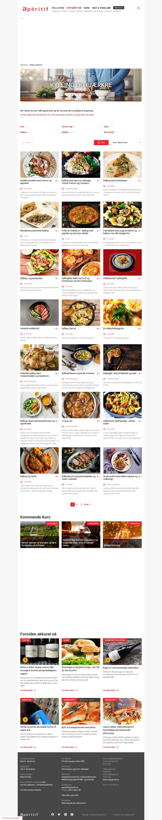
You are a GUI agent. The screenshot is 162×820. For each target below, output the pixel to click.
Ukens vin (65, 11)
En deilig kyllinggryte (113, 328)
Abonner (119, 8)
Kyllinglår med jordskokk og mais (119, 373)
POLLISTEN (58, 8)
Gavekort (79, 11)
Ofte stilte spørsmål (70, 795)
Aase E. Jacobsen (27, 761)
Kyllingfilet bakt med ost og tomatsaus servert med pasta (77, 279)
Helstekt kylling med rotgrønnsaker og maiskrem (34, 374)
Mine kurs (108, 11)
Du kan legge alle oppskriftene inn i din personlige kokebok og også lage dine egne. (57, 115)
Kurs (87, 8)
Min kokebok (98, 11)
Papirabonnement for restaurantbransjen (79, 777)
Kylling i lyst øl (69, 328)
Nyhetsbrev (88, 11)
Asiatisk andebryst (29, 328)
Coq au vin (67, 421)
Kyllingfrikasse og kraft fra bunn (78, 373)
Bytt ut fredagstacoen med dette (78, 727)
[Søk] (138, 8)
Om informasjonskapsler (30, 790)
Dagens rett (56, 11)
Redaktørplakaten (45, 785)
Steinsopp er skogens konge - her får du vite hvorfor (80, 669)
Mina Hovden (25, 777)
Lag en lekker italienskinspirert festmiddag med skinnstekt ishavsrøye (118, 730)
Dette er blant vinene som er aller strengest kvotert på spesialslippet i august (38, 670)
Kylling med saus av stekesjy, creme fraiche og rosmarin (76, 181)
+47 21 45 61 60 (74, 790)
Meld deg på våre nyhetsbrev (74, 803)
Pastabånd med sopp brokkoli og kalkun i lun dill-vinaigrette (120, 232)
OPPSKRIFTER (74, 8)
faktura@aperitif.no (111, 780)
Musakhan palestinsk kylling (34, 230)
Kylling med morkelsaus (115, 180)
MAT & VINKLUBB (101, 8)
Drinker (72, 11)
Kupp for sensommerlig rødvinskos (120, 667)
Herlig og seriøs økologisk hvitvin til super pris (38, 728)
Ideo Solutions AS (127, 815)
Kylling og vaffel (28, 476)
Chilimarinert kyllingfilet (115, 278)
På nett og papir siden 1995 (73, 761)
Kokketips (116, 11)
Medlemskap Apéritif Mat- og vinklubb (78, 780)
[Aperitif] (35, 9)
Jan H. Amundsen (27, 769)
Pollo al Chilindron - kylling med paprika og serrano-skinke (77, 232)
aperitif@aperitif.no (70, 787)
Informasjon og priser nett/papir (75, 769)
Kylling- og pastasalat (31, 278)
